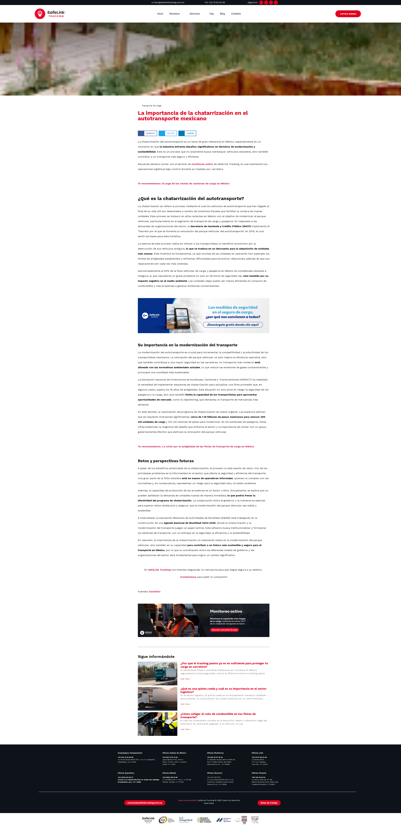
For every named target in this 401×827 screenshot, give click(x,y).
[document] (200, 413)
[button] (234, 375)
